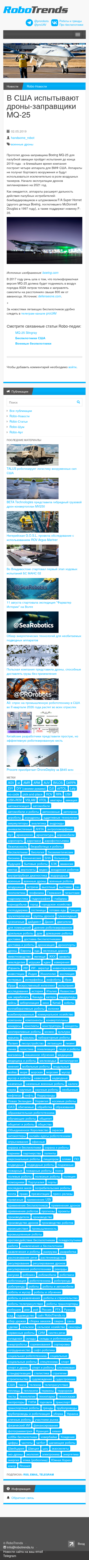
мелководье (48, 1060)
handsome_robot (22, 138)
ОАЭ (11, 1107)
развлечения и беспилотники (42, 1246)
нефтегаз (14, 1095)
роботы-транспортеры (62, 1303)
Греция (75, 910)
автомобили (41, 806)
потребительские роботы (52, 1188)
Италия (51, 991)
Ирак (68, 979)
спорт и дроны (18, 1367)
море (23, 1072)
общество (45, 1124)
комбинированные (21, 1014)
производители (18, 1217)
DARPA (71, 782)
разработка (68, 1251)
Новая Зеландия (20, 1101)
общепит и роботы (21, 1124)
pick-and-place (33, 794)
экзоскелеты (60, 1448)
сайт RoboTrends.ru (51, 1315)
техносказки (67, 1396)
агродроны (32, 817)
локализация (46, 1049)
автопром (70, 811)
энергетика (71, 1454)
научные (25, 1089)
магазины (15, 1055)
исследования (18, 991)
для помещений (19, 927)
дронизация (46, 945)
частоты (27, 1442)
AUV (47, 782)
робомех (29, 1274)
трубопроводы (67, 1408)
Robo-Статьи (19, 421)
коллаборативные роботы (26, 1008)
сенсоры (74, 1327)
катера (51, 997)
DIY (10, 788)
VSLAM (30, 800)
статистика (41, 1373)
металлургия (69, 1060)
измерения (62, 962)
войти (72, 367)
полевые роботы (20, 1176)
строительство (18, 1379)
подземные (66, 1164)
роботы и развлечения (24, 1298)
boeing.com (51, 272)
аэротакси (34, 840)
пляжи (66, 1159)
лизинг (70, 1043)
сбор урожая (17, 1321)
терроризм (65, 1390)
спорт (65, 1361)
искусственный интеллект (37, 985)
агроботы (14, 817)
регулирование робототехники (29, 1269)
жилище (40, 956)
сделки (13, 1327)
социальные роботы (22, 1361)
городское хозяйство (56, 904)
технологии (27, 1396)
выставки (65, 887)
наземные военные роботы (45, 1083)
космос (49, 1031)
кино (46, 1002)
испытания (66, 985)
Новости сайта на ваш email (23, 1551)
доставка (14, 939)
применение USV (39, 1199)
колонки (53, 1008)
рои (27, 1309)
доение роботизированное (53, 927)
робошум (14, 1309)
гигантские (72, 892)
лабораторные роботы (54, 1037)
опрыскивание (18, 1141)
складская (15, 1338)
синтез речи (56, 1332)
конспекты (31, 1026)
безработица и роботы (47, 846)
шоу (45, 1448)
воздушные (16, 887)
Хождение (67, 1437)
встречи (32, 887)
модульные (61, 1066)
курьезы (13, 1037)
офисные (38, 1141)
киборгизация (29, 1002)
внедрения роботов (65, 869)
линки (12, 1049)
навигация (41, 1078)
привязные (15, 1199)
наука (12, 1089)
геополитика (16, 892)
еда (37, 950)
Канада (37, 997)
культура (64, 1031)
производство (42, 1217)
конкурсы (14, 1026)
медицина (65, 1055)
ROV (49, 794)
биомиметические (60, 852)
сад (10, 1315)
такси (22, 1384)
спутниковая (66, 1367)
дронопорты (66, 945)
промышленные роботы (25, 1234)
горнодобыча (17, 904)
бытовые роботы (36, 863)
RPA (59, 794)
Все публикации (21, 410)
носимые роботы (64, 1101)
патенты (50, 1153)
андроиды (56, 823)
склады (31, 1338)
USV (68, 794)
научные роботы (46, 1089)
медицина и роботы (22, 1060)
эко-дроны (15, 1454)
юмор (12, 1466)
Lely (73, 788)
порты (52, 1182)
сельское (27, 1327)
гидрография (41, 898)
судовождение (42, 1379)
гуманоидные (67, 916)
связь (71, 1321)
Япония (24, 1466)
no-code (13, 794)
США (11, 1384)
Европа (26, 950)
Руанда (69, 1309)
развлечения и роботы (24, 1251)
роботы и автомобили (58, 1286)
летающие (54, 1043)
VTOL (43, 800)
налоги (73, 1083)
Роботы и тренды (70, 21)
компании (15, 1020)
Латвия (13, 1043)
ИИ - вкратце (40, 968)
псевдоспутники (70, 1240)
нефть (29, 1095)
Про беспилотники (71, 25)
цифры (13, 1442)
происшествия (18, 1228)
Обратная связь (22, 1497)
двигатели (64, 921)
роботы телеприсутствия (25, 1303)
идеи (47, 962)
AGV (11, 782)
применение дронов (65, 1205)
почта (12, 1193)
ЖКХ (52, 956)
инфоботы (53, 979)
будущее (14, 863)
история (37, 991)
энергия (13, 1460)
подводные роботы (40, 1164)
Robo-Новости (37, 86)
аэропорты (15, 840)
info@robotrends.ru (20, 1547)
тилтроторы (16, 1402)
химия (56, 1431)
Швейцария (16, 1448)
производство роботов (57, 1222)
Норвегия (41, 1101)
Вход (81, 1543)
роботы (34, 1286)
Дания (49, 921)
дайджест (34, 921)
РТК (57, 1309)
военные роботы (61, 881)
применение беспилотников (28, 1205)
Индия (32, 973)
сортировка (62, 1344)
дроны (12, 950)
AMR (26, 782)
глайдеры (60, 898)
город (34, 904)
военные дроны (22, 144)
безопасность (17, 846)
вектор (12, 869)
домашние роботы (59, 933)
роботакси (67, 1274)
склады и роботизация (55, 1338)
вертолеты (28, 869)
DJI (51, 788)
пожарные (15, 1170)
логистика (26, 1049)
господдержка (18, 910)
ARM (36, 782)
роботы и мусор (19, 1292)
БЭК (54, 863)
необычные (70, 1089)
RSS (26, 1474)
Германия (54, 892)
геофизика (36, 892)
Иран (11, 985)
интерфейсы (34, 979)
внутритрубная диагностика (27, 875)
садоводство (25, 1315)
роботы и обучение (47, 1292)
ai (18, 782)
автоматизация (18, 806)
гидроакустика (18, 898)
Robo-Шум (17, 427)
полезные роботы (47, 1176)
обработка (44, 1107)
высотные (49, 887)
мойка (12, 1072)
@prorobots (41, 21)
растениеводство (53, 1257)
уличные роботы (19, 1419)
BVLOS (58, 782)
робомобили (47, 1274)
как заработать (18, 997)
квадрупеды (67, 997)
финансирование (45, 1425)
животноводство (19, 956)
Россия (47, 1309)
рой (35, 1309)
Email (34, 1474)
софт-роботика (44, 1350)
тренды (48, 1408)
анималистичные (20, 829)
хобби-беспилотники (22, 1437)
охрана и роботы (57, 1147)
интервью (15, 979)
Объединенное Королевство (28, 1130)
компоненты (34, 1020)
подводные (16, 1164)
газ (77, 887)
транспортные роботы (23, 1408)
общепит (45, 1118)
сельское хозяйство (51, 1327)
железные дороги (55, 950)
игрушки (34, 962)
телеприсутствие (56, 1384)
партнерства (32, 1153)
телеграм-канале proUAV (39, 313)
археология (24, 835)
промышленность (44, 1228)
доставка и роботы (21, 945)
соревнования (40, 1344)
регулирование (18, 1263)
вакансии (66, 863)
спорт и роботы (43, 1367)
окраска (57, 1130)
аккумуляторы (18, 823)
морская (37, 1072)
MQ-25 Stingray (26, 332)
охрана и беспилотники (24, 1147)
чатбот (40, 1442)
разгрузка (50, 1251)
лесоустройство (32, 1043)
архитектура (45, 835)
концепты (71, 1026)
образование (65, 1107)
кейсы (12, 1002)
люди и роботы (69, 1049)
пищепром (51, 1159)
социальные (58, 1356)
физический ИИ (19, 1425)
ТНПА (32, 1402)
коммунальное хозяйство (55, 1014)
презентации (40, 1193)
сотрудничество (19, 1350)
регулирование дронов (49, 1263)
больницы (61, 858)
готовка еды (57, 910)
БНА (48, 858)
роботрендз (62, 1280)
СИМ (41, 1332)
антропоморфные (60, 829)
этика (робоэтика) (35, 1460)
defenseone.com (49, 296)
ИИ (25, 968)
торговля (46, 1402)
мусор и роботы (19, 1078)
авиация (71, 800)
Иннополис (48, 973)
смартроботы (17, 1344)
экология (32, 1454)
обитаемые (26, 1107)
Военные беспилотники (33, 343)
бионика (14, 858)
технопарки (47, 1396)
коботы (69, 1002)
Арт (10, 835)
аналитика (38, 823)
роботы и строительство (60, 1298)
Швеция (33, 1448)
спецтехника (49, 1361)
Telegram (46, 1474)
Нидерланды (46, 1095)
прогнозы (48, 1211)
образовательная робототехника (31, 1112)
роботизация (17, 1280)
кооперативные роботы (24, 1031)
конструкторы (51, 1026)
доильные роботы (20, 933)
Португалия (36, 1182)
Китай (56, 1002)
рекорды (61, 1269)
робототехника (40, 1280)
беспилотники (18, 852)
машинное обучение (39, 1055)
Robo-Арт (16, 432)
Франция (42, 1431)
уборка (58, 1413)
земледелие (16, 962)
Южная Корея (61, 1460)
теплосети (31, 1390)
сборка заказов (40, 1321)
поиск (59, 1170)
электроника (51, 1454)
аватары (56, 800)
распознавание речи (22, 1257)
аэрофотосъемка (56, 840)
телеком (35, 1384)
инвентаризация (64, 968)
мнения (13, 1066)
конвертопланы (57, 1020)
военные (14, 881)
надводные (60, 1078)
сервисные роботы (21, 1332)
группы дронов (43, 916)
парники (14, 1153)
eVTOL (62, 788)
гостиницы (38, 910)
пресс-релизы (63, 1193)
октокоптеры (17, 1136)
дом (39, 933)
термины (47, 1390)
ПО (76, 1159)
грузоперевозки (19, 916)
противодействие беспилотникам (31, 1240)
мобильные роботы (36, 1066)
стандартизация (19, 1373)
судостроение (65, 1379)
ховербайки (49, 1437)
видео (43, 869)
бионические (32, 858)
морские (52, 1072)
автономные (51, 811)
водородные (59, 875)
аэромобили (66, 835)
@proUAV (40, 25)
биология (37, 852)
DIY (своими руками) (31, 788)
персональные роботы (24, 1159)
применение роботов (23, 1211)
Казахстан (67, 991)
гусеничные (16, 921)
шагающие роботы (62, 1442)
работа (13, 1246)
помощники (16, 1182)
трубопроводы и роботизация (29, 1413)
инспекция (67, 973)
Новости (12, 86)
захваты (64, 956)
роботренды (16, 1286)
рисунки (13, 1274)
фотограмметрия (20, 1431)
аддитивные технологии (60, 817)
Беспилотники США (30, 338)
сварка (59, 1321)
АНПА (40, 829)
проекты (64, 1211)
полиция (70, 1176)
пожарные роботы (39, 1170)
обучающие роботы (22, 1118)
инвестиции (16, 973)
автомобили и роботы (23, 811)
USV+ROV (15, 800)
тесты (12, 1396)
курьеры (28, 1037)
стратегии (60, 1373)
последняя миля (20, 1188)
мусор (66, 1072)
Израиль (14, 968)
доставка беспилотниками (42, 939)
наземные (15, 1083)
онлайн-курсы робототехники (50, 1136)
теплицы (14, 1390)
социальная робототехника (27, 1356)
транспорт (63, 1402)
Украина (72, 1413)
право (23, 1193)
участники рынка (46, 1419)
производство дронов (23, 1222)
